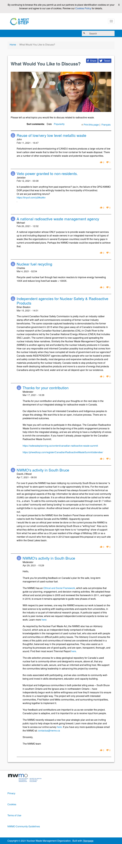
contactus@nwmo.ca (49, 730)
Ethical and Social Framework (59, 588)
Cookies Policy (83, 8)
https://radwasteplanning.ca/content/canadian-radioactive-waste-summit (60, 445)
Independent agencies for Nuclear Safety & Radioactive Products (62, 301)
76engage (88, 840)
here (44, 619)
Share (91, 60)
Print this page (91, 124)
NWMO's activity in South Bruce (43, 470)
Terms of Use (14, 815)
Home (13, 44)
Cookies (11, 804)
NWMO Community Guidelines (23, 826)
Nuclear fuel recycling (34, 264)
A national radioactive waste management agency (58, 218)
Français (106, 124)
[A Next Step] (20, 21)
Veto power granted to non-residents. (47, 173)
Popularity (59, 124)
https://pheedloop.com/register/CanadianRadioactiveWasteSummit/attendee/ (63, 452)
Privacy (11, 793)
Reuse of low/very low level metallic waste (51, 135)
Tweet (105, 60)
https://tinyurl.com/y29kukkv (31, 197)
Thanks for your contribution (46, 387)
